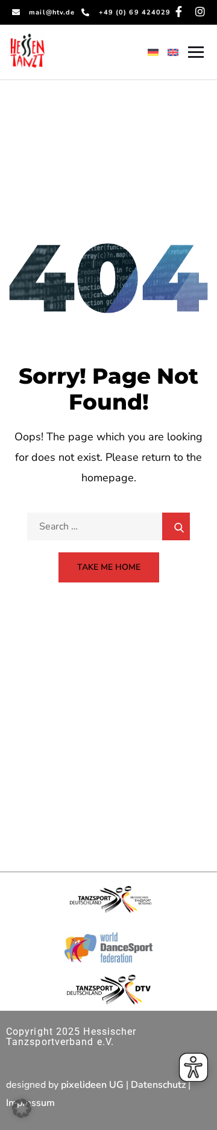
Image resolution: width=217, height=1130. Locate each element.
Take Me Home (108, 567)
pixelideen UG (92, 1084)
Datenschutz (158, 1084)
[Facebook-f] (178, 11)
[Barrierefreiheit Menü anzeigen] (193, 1067)
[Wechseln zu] (153, 51)
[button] (21, 1108)
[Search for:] (108, 526)
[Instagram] (200, 11)
